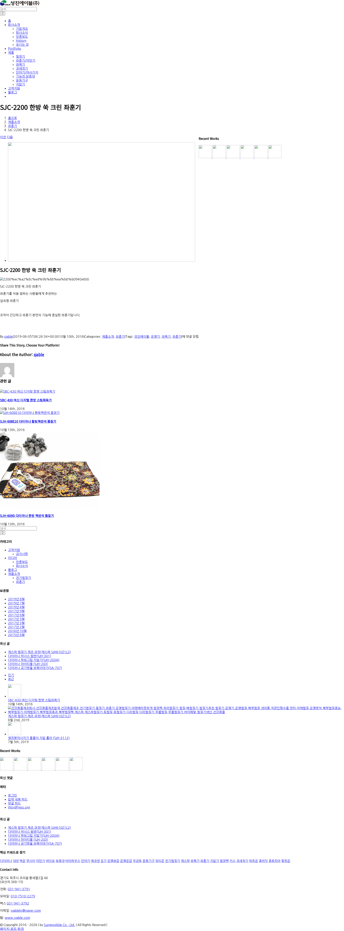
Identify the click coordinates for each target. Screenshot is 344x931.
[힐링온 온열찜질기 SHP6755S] (49, 769)
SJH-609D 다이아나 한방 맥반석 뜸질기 (27, 515)
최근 (11, 679)
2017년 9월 (16, 611)
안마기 (85, 860)
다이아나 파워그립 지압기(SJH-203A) (34, 660)
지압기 (214, 860)
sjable (8, 336)
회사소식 (22, 565)
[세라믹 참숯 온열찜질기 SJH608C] (7, 769)
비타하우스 (72, 860)
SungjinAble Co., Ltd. (59, 924)
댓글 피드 (14, 803)
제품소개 (108, 336)
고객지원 (14, 550)
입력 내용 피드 (17, 799)
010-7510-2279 (23, 896)
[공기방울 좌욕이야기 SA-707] (76, 769)
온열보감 (113, 860)
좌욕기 (166, 336)
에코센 (95, 860)
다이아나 (6, 860)
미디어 (12, 557)
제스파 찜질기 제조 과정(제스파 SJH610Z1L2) (39, 652)
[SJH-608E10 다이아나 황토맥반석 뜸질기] (30, 412)
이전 (3, 137)
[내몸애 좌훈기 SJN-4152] (35, 769)
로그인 (12, 795)
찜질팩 (224, 860)
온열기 (155, 336)
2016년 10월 (17, 630)
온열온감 (126, 860)
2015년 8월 (16, 634)
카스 (233, 860)
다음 (10, 137)
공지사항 (22, 553)
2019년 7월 (16, 603)
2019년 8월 (16, 599)
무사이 (30, 860)
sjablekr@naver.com (26, 910)
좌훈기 (120, 336)
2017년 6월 (16, 615)
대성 (16, 860)
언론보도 (22, 561)
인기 (11, 675)
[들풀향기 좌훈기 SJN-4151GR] (21, 769)
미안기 (40, 860)
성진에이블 (141, 336)
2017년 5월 (16, 619)
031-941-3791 (19, 889)
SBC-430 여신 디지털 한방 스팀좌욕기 (26, 400)
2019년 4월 (16, 607)
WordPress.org (19, 807)
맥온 (22, 860)
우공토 (137, 860)
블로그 (12, 569)
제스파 (185, 860)
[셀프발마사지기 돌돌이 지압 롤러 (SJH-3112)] (14, 733)
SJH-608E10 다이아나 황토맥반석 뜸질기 (28, 421)
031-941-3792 (18, 903)
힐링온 (285, 860)
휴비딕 (263, 860)
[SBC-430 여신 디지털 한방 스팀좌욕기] (27, 391)
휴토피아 (274, 860)
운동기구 (148, 860)
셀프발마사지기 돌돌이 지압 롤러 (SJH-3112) (39, 737)
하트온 (253, 860)
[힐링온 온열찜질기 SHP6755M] (63, 769)
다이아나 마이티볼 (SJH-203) (28, 663)
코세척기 (242, 860)
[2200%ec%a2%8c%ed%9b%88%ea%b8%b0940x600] (101, 260)
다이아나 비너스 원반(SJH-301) (29, 656)
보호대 (60, 860)
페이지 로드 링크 (12, 928)
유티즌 (159, 860)
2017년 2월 (16, 626)
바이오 (50, 860)
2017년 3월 (16, 623)
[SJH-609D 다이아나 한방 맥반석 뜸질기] (50, 506)
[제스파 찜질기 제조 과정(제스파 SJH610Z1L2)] (176, 712)
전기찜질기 (23, 577)
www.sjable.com (17, 917)
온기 (104, 860)
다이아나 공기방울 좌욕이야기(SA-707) (35, 667)
